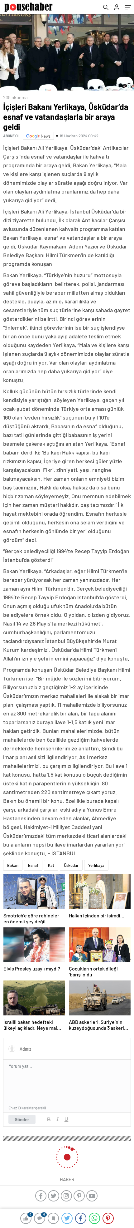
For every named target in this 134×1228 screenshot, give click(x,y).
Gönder (22, 1119)
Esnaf (33, 865)
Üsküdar (71, 865)
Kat (51, 865)
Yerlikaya (96, 865)
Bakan (12, 865)
